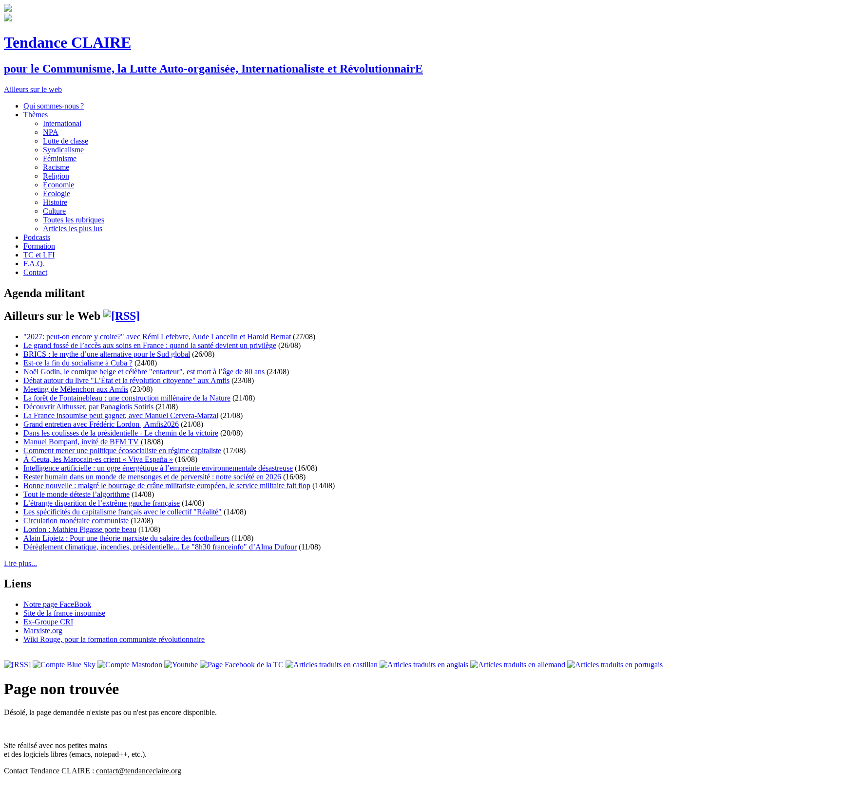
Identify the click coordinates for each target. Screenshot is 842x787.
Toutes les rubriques (73, 220)
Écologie (56, 193)
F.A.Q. (34, 263)
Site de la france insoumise (64, 613)
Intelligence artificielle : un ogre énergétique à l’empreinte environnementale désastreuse (158, 468)
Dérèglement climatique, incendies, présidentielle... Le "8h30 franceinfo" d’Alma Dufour (160, 547)
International (62, 123)
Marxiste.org (42, 630)
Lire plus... (20, 563)
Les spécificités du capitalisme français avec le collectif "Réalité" (122, 512)
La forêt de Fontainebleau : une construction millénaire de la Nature (126, 398)
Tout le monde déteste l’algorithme (76, 494)
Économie (58, 185)
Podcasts (36, 237)
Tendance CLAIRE (67, 42)
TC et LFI (39, 255)
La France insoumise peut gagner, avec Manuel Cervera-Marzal (120, 415)
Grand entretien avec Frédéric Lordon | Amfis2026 (101, 424)
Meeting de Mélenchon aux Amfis (75, 389)
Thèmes (35, 114)
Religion (56, 176)
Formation (39, 246)
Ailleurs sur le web (33, 89)
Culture (54, 211)
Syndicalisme (63, 150)
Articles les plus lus (72, 228)
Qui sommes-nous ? (53, 106)
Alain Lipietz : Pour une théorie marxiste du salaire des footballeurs (126, 538)
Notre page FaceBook (57, 604)
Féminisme (60, 158)
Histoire (55, 202)
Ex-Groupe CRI (48, 622)
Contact (35, 272)
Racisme (56, 167)
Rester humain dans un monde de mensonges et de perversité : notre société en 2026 (152, 477)
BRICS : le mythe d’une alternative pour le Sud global (106, 354)
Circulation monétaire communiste (76, 520)
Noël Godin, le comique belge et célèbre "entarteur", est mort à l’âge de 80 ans (144, 371)
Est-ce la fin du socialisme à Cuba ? (78, 363)
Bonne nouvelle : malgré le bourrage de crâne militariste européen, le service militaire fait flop (166, 485)
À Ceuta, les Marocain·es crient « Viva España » (98, 459)
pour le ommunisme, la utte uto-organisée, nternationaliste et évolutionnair (213, 68)
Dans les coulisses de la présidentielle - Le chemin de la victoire (120, 433)
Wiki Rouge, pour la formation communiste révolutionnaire (114, 639)
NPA (50, 132)
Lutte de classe (65, 141)
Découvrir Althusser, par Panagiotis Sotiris (88, 407)
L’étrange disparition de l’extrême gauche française (101, 503)
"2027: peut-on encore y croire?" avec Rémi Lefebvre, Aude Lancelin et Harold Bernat (157, 336)
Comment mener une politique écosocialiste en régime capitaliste (122, 450)
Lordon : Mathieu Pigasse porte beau (79, 529)
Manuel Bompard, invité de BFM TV (82, 442)
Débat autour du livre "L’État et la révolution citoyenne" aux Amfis (126, 380)
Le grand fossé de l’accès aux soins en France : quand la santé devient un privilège (149, 345)
